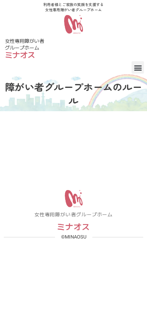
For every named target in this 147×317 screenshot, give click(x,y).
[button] (138, 67)
